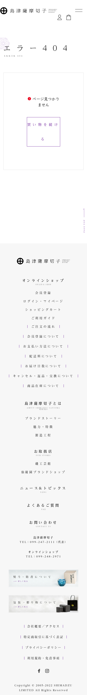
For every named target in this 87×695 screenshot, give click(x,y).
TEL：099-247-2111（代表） (44, 542)
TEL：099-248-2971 (43, 556)
